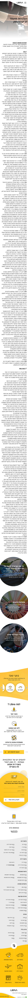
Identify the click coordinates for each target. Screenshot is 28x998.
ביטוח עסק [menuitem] (8, 982)
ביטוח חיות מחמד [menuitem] (20, 982)
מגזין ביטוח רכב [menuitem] (23, 852)
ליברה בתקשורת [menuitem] (10, 925)
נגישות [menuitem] (13, 938)
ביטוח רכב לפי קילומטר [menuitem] (9, 850)
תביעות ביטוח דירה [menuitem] (10, 899)
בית (26, 16)
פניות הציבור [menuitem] (11, 920)
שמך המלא (21, 787)
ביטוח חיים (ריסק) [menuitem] (23, 892)
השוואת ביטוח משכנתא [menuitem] (9, 877)
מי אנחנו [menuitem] (25, 917)
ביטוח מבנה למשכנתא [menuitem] (9, 874)
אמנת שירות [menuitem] (24, 935)
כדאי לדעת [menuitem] (12, 923)
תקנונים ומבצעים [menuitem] (23, 938)
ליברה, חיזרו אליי (14, 800)
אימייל (22, 795)
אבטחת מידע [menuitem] (11, 935)
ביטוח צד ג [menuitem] (24, 847)
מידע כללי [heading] (24, 929)
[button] (26, 687)
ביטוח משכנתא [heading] (22, 871)
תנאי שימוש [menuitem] (24, 932)
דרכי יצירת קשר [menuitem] (10, 917)
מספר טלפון (21, 791)
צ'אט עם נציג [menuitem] (24, 920)
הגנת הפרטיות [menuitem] (11, 932)
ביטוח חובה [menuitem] (11, 847)
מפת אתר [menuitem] (24, 941)
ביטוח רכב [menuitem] (20, 959)
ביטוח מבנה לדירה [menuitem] (10, 865)
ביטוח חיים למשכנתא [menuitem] (22, 877)
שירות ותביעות (22, 16)
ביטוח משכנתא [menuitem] (8, 959)
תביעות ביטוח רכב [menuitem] (23, 899)
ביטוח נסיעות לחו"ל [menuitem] (22, 890)
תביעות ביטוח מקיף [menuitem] (10, 905)
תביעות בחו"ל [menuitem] (24, 905)
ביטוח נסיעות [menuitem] (8, 971)
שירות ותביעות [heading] (22, 896)
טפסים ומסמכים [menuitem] (23, 910)
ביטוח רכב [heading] (24, 841)
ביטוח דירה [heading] (23, 859)
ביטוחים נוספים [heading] (22, 884)
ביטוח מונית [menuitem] (24, 850)
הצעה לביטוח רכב (13, 752)
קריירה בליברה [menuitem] (23, 925)
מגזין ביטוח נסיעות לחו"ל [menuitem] (9, 890)
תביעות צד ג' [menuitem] (11, 902)
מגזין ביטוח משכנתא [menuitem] (22, 880)
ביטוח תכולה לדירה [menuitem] (22, 865)
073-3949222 (14, 828)
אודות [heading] (25, 914)
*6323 (14, 831)
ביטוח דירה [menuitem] (20, 971)
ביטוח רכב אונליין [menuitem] (23, 855)
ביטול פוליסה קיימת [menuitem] (10, 908)
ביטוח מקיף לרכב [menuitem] (10, 844)
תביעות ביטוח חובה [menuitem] (22, 908)
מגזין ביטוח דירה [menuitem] (23, 867)
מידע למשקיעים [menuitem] (23, 923)
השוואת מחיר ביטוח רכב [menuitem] (9, 852)
